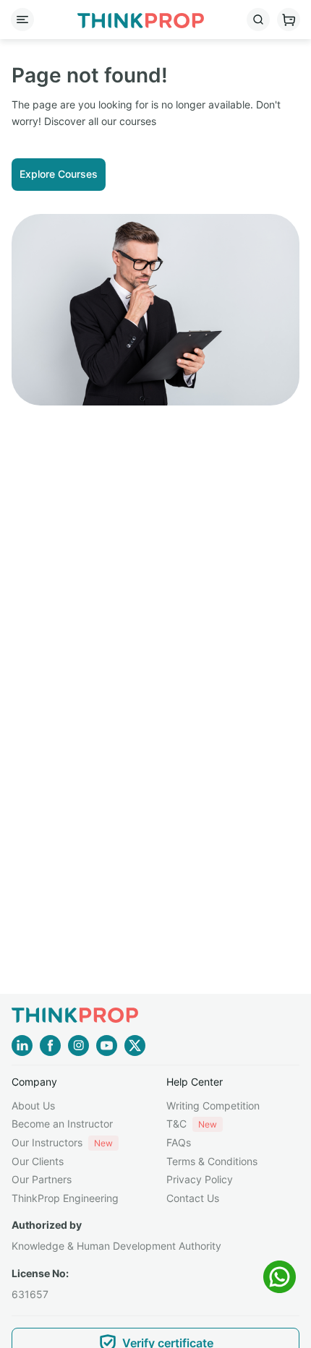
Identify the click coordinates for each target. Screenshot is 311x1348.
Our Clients (38, 1161)
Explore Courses (59, 174)
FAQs (178, 1142)
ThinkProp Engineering (65, 1198)
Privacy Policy (199, 1179)
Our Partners (42, 1179)
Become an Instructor (62, 1123)
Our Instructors (62, 1142)
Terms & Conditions (211, 1161)
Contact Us (192, 1198)
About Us (33, 1105)
